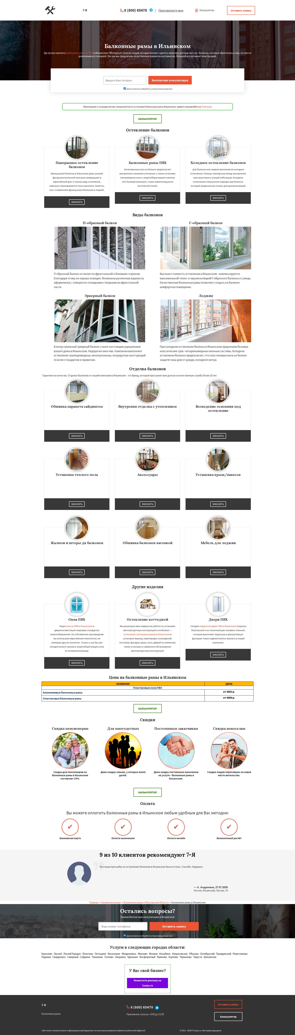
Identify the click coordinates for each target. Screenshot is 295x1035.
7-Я (43, 1005)
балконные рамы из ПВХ (79, 53)
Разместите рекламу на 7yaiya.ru (147, 983)
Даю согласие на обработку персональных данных (149, 89)
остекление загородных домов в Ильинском (147, 634)
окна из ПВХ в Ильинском (79, 626)
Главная (94, 902)
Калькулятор (206, 10)
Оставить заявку (241, 10)
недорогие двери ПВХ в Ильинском (217, 626)
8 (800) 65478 (135, 10)
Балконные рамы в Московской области (146, 902)
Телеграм (207, 106)
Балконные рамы (111, 902)
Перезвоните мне (170, 10)
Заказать (77, 202)
